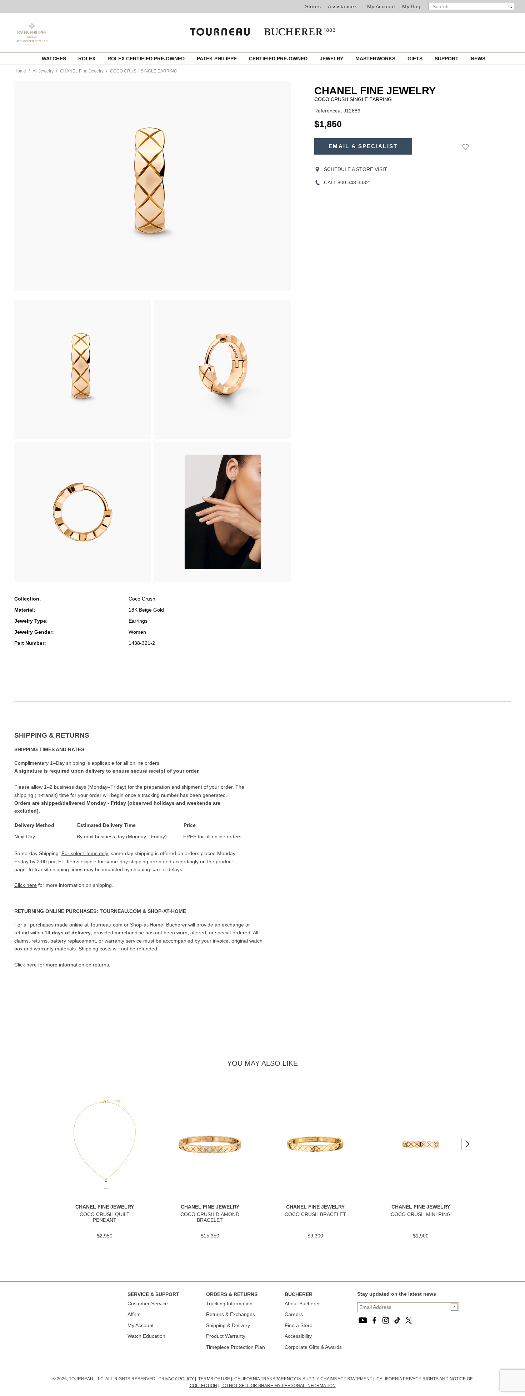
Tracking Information (229, 1303)
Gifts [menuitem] (416, 58)
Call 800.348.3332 (346, 182)
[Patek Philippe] (32, 43)
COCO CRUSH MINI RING (421, 1214)
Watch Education (146, 1336)
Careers (294, 1314)
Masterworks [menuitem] (376, 58)
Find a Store (298, 1325)
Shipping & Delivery (228, 1325)
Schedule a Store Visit (355, 169)
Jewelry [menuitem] (332, 58)
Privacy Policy (176, 1378)
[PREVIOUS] (32, 185)
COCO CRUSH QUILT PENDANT (105, 1217)
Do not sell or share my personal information (278, 1385)
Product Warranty (225, 1336)
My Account (381, 6)
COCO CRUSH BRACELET (315, 1214)
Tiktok (397, 1320)
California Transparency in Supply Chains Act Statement (303, 1378)
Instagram (385, 1320)
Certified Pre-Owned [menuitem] (279, 58)
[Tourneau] (262, 29)
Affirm (134, 1314)
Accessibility (298, 1336)
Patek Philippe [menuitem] (217, 58)
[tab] (138, 735)
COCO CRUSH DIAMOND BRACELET (209, 1217)
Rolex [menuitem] (87, 58)
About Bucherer (302, 1303)
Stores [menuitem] (313, 6)
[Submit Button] (454, 1307)
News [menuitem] (478, 58)
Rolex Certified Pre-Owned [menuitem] (147, 58)
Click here (25, 885)
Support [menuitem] (447, 58)
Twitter (408, 1320)
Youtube (363, 1320)
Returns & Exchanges (230, 1314)
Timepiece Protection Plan (235, 1347)
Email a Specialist (363, 146)
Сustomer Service (148, 1303)
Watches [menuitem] (55, 58)
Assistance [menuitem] (341, 6)
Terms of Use (214, 1378)
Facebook (374, 1320)
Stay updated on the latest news (396, 1294)
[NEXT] (273, 185)
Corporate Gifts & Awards (313, 1347)
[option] (82, 369)
